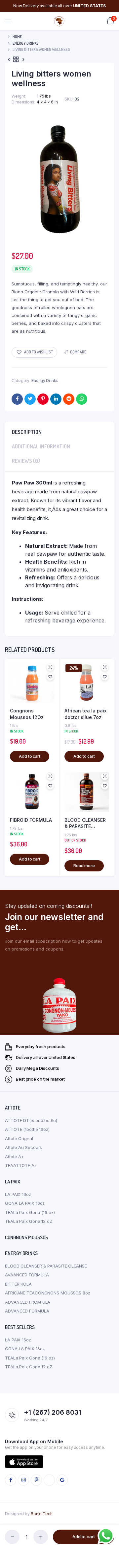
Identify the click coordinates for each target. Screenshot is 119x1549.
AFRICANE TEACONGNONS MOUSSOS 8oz (47, 1292)
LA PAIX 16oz (18, 1194)
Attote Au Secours (23, 1147)
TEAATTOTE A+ (21, 1165)
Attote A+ (14, 1156)
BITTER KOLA (18, 1284)
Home (17, 36)
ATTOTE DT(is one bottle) (31, 1120)
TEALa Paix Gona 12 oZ (29, 1221)
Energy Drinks (26, 43)
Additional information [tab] (41, 446)
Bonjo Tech (42, 1513)
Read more (84, 865)
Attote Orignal (19, 1138)
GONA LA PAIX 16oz (25, 1203)
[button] (34, 352)
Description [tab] (27, 432)
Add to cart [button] (29, 756)
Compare (78, 351)
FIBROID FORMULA (31, 820)
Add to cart (83, 1536)
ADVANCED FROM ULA (27, 1302)
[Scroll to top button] (108, 1522)
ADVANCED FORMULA (27, 1310)
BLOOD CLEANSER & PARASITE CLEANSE (85, 823)
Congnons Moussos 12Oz (27, 714)
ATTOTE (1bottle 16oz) (27, 1129)
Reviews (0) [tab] (26, 461)
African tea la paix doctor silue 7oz (85, 714)
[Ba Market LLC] (59, 21)
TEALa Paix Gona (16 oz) (30, 1212)
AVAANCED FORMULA (27, 1274)
